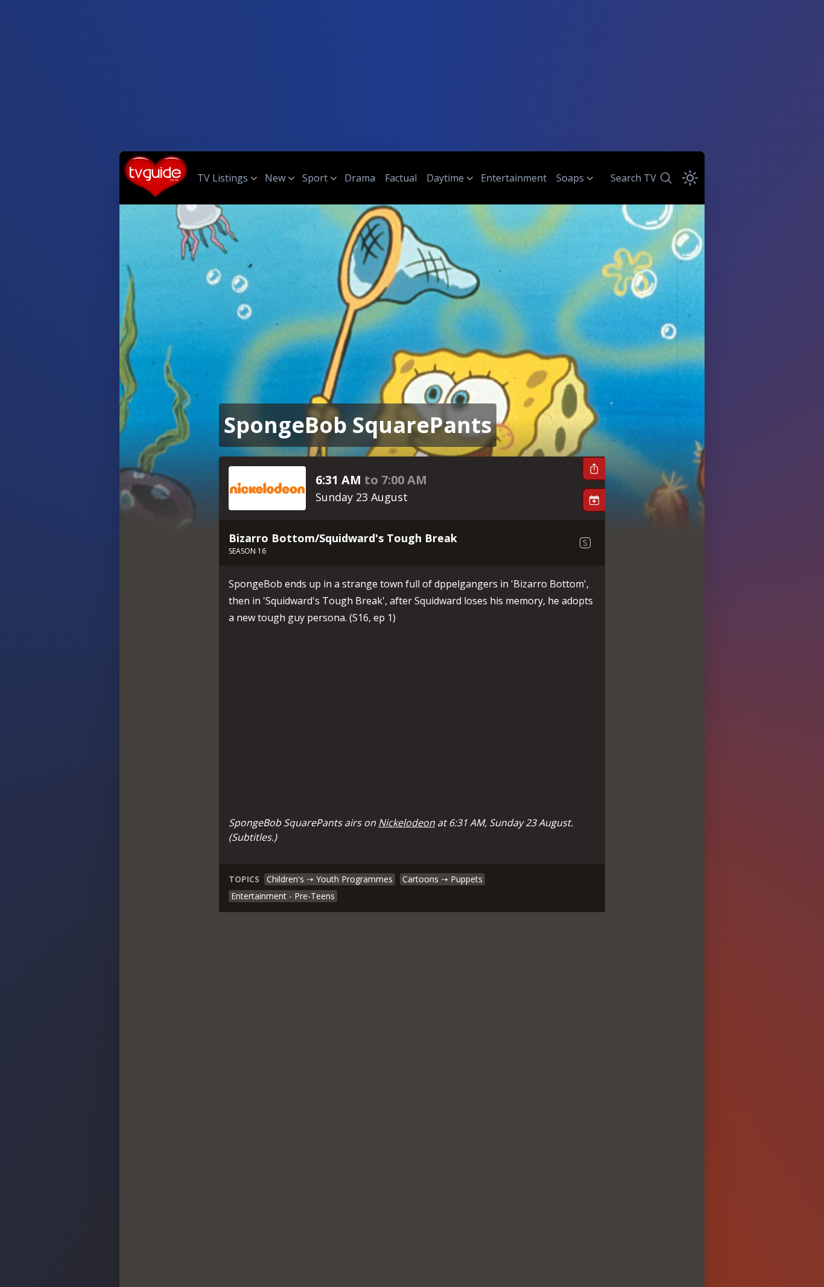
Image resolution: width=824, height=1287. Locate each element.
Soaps (570, 178)
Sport (315, 178)
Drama (359, 178)
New (275, 178)
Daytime (445, 178)
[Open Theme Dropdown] (690, 178)
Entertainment (514, 178)
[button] (593, 469)
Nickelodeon (406, 822)
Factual (401, 178)
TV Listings (222, 178)
